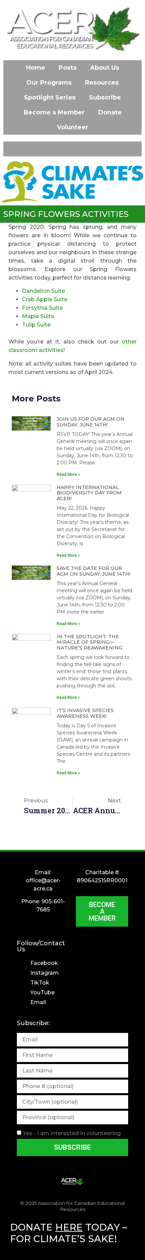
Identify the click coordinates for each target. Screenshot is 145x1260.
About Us (104, 67)
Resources (102, 82)
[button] (72, 148)
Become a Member (54, 112)
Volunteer (72, 127)
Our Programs (48, 82)
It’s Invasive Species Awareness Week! (85, 713)
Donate (110, 112)
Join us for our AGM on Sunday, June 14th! (90, 422)
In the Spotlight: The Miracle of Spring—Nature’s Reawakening (89, 642)
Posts (68, 67)
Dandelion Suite (43, 291)
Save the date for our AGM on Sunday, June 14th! (93, 571)
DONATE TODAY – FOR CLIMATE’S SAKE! (68, 1232)
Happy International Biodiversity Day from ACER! (89, 493)
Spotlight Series (50, 97)
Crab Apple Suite (44, 299)
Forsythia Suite (42, 308)
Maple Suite (38, 316)
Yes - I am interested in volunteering (72, 1133)
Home (35, 67)
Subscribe (105, 97)
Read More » (68, 474)
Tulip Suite (36, 325)
